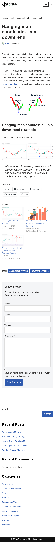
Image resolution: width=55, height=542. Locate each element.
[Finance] (9, 4)
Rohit (7, 43)
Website (8, 325)
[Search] (51, 4)
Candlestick (7, 484)
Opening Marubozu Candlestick (16, 446)
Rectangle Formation (11, 507)
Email (7, 314)
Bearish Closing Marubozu (14, 450)
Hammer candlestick (11, 84)
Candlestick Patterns (11, 489)
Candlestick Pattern (18, 271)
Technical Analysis (10, 516)
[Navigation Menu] (46, 4)
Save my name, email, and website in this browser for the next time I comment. (27, 374)
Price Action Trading (11, 502)
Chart (4, 493)
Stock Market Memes (11, 432)
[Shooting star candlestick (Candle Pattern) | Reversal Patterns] (13, 240)
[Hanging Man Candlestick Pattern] (13, 213)
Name (7, 304)
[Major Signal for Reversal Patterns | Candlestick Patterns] (37, 213)
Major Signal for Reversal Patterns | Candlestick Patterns (36, 223)
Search (5, 409)
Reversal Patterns (40, 271)
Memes (5, 498)
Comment (9, 336)
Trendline (6, 525)
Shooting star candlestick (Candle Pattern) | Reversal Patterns (12, 250)
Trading (5, 520)
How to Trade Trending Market (15, 441)
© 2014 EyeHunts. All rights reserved (27, 539)
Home (4, 18)
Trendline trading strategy (13, 437)
